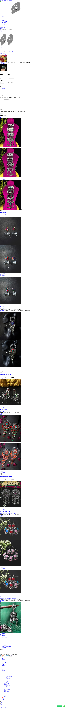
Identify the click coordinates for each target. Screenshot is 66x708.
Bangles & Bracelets (9, 676)
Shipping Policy (4, 644)
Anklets (7, 675)
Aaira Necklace (3, 212)
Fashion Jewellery (6, 683)
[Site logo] (5, 14)
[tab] (4, 88)
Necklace (7, 214)
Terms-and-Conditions (5, 647)
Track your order (4, 651)
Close (1, 702)
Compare (3, 699)
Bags (4, 687)
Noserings (7, 680)
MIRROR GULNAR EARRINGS (6, 511)
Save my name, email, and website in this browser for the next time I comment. (13, 111)
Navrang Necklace (3, 596)
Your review (2, 106)
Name (1, 107)
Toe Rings (7, 681)
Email (1, 109)
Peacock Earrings (3, 409)
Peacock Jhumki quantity (5, 82)
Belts (6, 682)
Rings (5, 694)
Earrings (5, 54)
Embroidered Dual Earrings (5, 374)
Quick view (2, 178)
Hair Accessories (6, 691)
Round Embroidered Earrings (6, 476)
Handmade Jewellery (7, 684)
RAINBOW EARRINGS (4, 62)
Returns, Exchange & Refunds (6, 646)
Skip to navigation (3, 0)
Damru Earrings (3, 306)
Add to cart (1, 83)
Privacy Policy (4, 645)
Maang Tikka (8, 678)
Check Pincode (12, 78)
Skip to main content (9, 0)
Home (1, 54)
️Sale (3, 54)
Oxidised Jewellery (3, 214)
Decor (5, 696)
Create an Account (3, 707)
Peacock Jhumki (3, 637)
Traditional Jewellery (7, 685)
